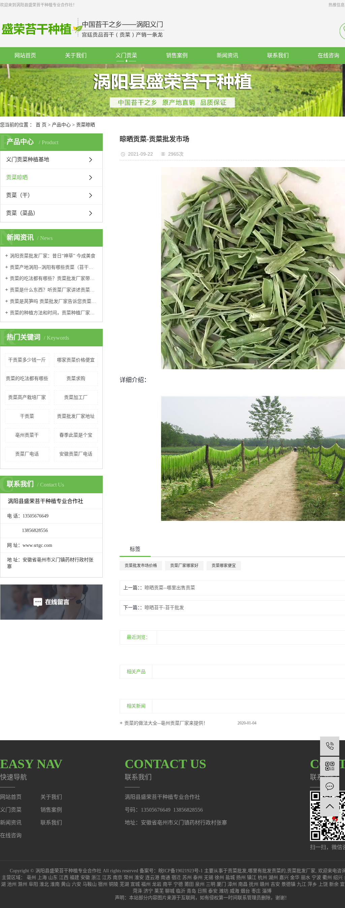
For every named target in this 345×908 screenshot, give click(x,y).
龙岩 (156, 884)
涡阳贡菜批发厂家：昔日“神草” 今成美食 (52, 255)
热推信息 (336, 5)
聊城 (170, 891)
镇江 (251, 877)
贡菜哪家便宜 (224, 565)
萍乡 (312, 884)
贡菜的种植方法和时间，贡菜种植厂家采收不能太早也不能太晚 (54, 312)
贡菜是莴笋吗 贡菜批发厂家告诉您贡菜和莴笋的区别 (54, 301)
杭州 (262, 877)
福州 (146, 884)
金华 (295, 877)
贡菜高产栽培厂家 (27, 397)
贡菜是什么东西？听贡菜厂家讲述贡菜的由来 (54, 289)
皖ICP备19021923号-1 (180, 870)
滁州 (22, 884)
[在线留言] (329, 786)
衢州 (327, 877)
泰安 (213, 891)
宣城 (135, 884)
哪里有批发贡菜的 (267, 870)
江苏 (107, 877)
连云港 (152, 877)
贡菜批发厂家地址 (76, 416)
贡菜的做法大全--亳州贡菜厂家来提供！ (166, 723)
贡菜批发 (237, 870)
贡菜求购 (75, 378)
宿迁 (176, 877)
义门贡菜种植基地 (27, 159)
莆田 (189, 884)
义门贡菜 (126, 55)
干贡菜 (27, 416)
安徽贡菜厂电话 (75, 454)
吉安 (275, 884)
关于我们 (76, 55)
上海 (42, 877)
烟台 (245, 891)
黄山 (65, 884)
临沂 (180, 891)
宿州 (102, 884)
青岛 (191, 891)
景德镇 (288, 884)
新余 (334, 884)
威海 (234, 891)
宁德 (178, 884)
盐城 (230, 877)
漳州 (232, 884)
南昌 (243, 884)
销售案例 (177, 55)
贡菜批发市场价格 (141, 565)
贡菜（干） (19, 195)
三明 (210, 884)
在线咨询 (11, 835)
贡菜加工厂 (76, 397)
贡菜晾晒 (85, 124)
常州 (128, 877)
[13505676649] (329, 746)
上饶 (323, 884)
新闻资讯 (227, 55)
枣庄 (256, 891)
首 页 (41, 124)
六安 (76, 884)
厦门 (221, 884)
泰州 (197, 877)
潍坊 (223, 891)
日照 (202, 891)
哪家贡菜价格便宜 (76, 360)
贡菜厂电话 (27, 454)
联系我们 (278, 55)
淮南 (55, 884)
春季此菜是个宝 (75, 435)
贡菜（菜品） (22, 213)
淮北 (44, 884)
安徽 (85, 877)
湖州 (273, 877)
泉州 (200, 884)
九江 (301, 884)
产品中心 (61, 124)
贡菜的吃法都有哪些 (27, 378)
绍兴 (338, 877)
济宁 (148, 891)
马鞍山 (90, 884)
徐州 (219, 877)
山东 (53, 877)
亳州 (31, 877)
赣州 (264, 884)
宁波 (316, 877)
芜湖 (124, 884)
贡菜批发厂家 (301, 870)
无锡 (208, 877)
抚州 (253, 884)
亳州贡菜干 (27, 435)
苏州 (187, 877)
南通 (165, 877)
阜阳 (33, 884)
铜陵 (113, 884)
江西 (63, 877)
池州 (12, 884)
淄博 (267, 891)
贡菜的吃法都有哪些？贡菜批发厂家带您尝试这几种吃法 (54, 278)
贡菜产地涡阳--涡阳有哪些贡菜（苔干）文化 (54, 267)
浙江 (96, 877)
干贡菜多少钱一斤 (27, 360)
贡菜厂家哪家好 (184, 565)
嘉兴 (284, 877)
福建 (74, 877)
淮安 (139, 877)
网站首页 (25, 55)
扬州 (241, 877)
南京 (117, 877)
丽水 (305, 877)
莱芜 (159, 891)
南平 (167, 884)
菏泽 (137, 891)
